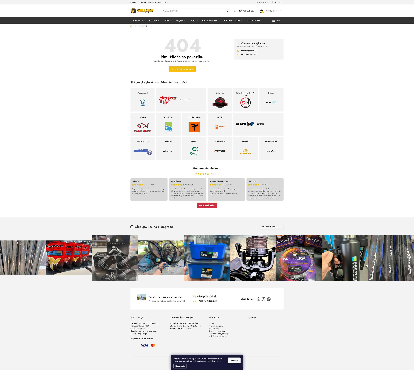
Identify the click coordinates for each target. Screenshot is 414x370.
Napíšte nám (214, 328)
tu (219, 361)
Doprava (133, 2)
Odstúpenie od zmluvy (218, 336)
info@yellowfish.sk (249, 50)
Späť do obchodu (184, 69)
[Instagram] (263, 299)
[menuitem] (138, 20)
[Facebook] (258, 299)
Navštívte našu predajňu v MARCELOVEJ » (154, 2)
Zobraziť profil (270, 227)
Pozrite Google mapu (138, 333)
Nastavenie (180, 366)
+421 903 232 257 (245, 11)
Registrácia (278, 2)
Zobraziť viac (207, 205)
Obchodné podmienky (217, 331)
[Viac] (277, 20)
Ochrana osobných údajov (219, 333)
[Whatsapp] (269, 299)
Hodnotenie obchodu (207, 168)
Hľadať (227, 11)
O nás (211, 323)
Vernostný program (216, 326)
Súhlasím (234, 360)
